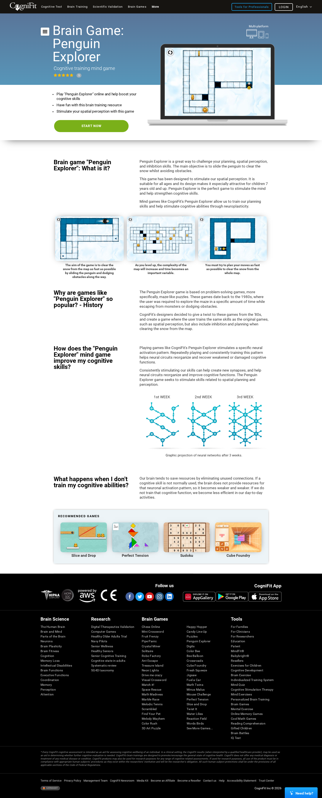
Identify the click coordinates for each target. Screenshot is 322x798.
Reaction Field (197, 718)
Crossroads (195, 660)
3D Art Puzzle (151, 728)
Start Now (91, 126)
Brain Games (240, 704)
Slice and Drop (197, 704)
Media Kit (142, 780)
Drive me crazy (152, 675)
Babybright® (240, 656)
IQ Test (236, 738)
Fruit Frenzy (150, 636)
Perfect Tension (198, 699)
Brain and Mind (51, 631)
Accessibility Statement (241, 780)
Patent (236, 646)
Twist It (192, 709)
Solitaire (147, 651)
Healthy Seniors (102, 651)
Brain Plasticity (51, 646)
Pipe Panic (149, 641)
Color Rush (149, 723)
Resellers (237, 660)
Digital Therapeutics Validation (112, 627)
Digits (191, 646)
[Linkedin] (169, 596)
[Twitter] (139, 596)
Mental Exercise (242, 709)
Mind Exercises (241, 694)
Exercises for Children (246, 665)
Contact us (209, 780)
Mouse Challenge (199, 694)
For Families (239, 627)
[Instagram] (159, 596)
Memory (46, 684)
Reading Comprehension (248, 723)
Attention (47, 694)
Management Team (95, 780)
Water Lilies (195, 714)
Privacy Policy (72, 780)
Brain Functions (52, 670)
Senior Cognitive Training (108, 656)
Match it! (148, 684)
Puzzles (192, 636)
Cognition (47, 656)
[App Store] (265, 596)
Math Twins (195, 684)
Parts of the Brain (53, 636)
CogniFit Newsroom (122, 780)
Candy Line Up (197, 631)
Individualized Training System (252, 680)
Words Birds (195, 723)
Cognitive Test (51, 6)
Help (222, 780)
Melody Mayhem (153, 718)
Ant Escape (150, 660)
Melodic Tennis (152, 704)
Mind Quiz (238, 684)
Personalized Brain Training (250, 699)
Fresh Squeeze (197, 670)
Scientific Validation (108, 6)
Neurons (47, 641)
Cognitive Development (247, 670)
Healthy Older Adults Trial (109, 636)
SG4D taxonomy (102, 670)
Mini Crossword (153, 631)
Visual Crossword (154, 680)
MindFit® (237, 651)
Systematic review (104, 665)
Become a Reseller (189, 780)
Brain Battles (240, 733)
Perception (48, 689)
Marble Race (150, 699)
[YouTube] (149, 596)
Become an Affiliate (163, 780)
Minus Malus (196, 689)
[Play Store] (232, 596)
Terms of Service (51, 780)
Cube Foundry (196, 665)
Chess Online (151, 627)
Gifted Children (241, 728)
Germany (52, 788)
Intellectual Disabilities (56, 665)
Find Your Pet (151, 714)
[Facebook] (129, 596)
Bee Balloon (195, 656)
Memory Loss (50, 660)
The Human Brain (53, 627)
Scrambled (149, 709)
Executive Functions (55, 675)
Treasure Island (152, 665)
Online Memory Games (247, 714)
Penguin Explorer (199, 641)
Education (238, 641)
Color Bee (193, 651)
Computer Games (103, 631)
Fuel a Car (194, 680)
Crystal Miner (151, 646)
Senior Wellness (102, 646)
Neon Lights (150, 670)
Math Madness (152, 694)
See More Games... (200, 728)
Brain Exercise (241, 675)
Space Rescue (151, 689)
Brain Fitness (50, 651)
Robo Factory (151, 656)
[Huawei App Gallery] (199, 596)
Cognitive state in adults (108, 660)
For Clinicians (240, 631)
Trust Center (266, 780)
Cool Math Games (243, 718)
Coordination (50, 680)
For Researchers (242, 636)
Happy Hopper (197, 627)
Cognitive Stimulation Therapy (252, 689)
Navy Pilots (99, 641)
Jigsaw (192, 675)
